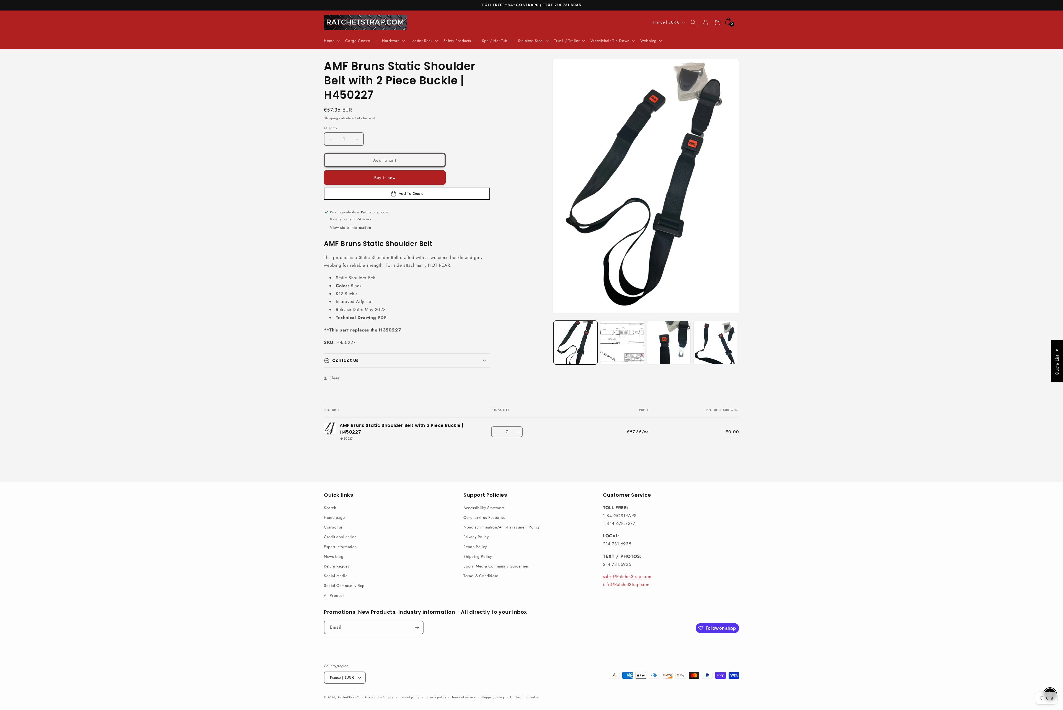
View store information (350, 227)
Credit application (340, 537)
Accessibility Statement (483, 508)
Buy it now (385, 178)
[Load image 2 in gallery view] (622, 342)
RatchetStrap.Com (350, 697)
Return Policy (475, 547)
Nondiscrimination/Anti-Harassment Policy (501, 527)
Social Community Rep (344, 585)
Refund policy (410, 697)
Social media (335, 576)
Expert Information (340, 547)
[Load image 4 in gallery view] (715, 342)
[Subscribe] (417, 627)
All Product (334, 595)
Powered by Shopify (379, 697)
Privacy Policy (476, 537)
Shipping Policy (477, 556)
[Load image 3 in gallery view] (669, 342)
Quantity (330, 128)
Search (330, 508)
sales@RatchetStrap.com (627, 576)
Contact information (525, 697)
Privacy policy (436, 697)
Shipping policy (493, 697)
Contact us (333, 527)
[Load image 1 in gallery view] (575, 342)
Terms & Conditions (481, 576)
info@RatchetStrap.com (626, 584)
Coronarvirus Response (484, 517)
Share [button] (334, 378)
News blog (333, 556)
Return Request (337, 566)
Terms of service (464, 697)
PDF (382, 317)
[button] (331, 40)
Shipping (331, 118)
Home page (334, 517)
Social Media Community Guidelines (496, 566)
